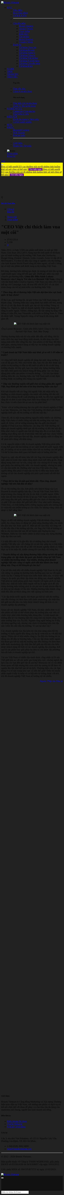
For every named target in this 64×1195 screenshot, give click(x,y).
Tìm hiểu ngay (35, 169)
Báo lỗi (10, 212)
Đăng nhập (12, 153)
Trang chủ (12, 217)
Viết (3, 161)
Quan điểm (12, 219)
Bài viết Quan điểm (8, 203)
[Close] (2, 164)
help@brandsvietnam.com (19, 1149)
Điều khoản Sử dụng (17, 1121)
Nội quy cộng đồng (16, 1126)
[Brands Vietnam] (10, 2)
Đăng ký (11, 156)
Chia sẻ (10, 209)
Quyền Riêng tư (14, 1124)
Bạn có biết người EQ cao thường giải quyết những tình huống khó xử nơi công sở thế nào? (30, 168)
